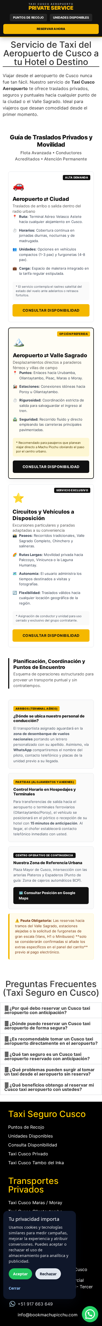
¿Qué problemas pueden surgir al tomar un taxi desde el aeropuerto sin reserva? (49, 1072)
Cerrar (14, 1288)
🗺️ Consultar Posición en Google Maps (47, 896)
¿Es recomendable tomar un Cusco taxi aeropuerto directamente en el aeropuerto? (51, 1041)
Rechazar (48, 1273)
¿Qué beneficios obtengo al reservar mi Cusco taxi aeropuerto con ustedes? (49, 1087)
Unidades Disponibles (71, 17)
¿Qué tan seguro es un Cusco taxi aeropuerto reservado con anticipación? (47, 1056)
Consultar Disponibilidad (51, 310)
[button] (51, 1010)
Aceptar (20, 1273)
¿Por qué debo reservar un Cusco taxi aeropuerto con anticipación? (47, 1010)
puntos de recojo (28, 17)
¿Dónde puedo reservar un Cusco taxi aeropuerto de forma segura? (47, 1025)
